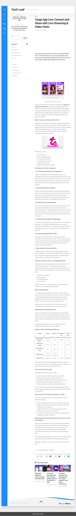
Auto (14, 47)
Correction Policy (16, 73)
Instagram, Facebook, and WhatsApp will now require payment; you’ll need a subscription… (63, 479)
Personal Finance (17, 55)
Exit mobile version (38, 514)
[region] (53, 42)
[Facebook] (4, 10)
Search (12, 35)
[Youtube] (4, 24)
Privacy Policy (15, 70)
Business (15, 49)
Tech (36, 16)
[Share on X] (39, 456)
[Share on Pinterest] (57, 456)
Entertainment (16, 52)
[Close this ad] (75, 511)
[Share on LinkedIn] (66, 456)
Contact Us (15, 67)
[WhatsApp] (4, 19)
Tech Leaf (17, 9)
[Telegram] (4, 29)
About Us (14, 64)
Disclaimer (14, 75)
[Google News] (4, 33)
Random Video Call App (43, 450)
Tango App (51, 450)
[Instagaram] (4, 14)
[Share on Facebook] (48, 456)
